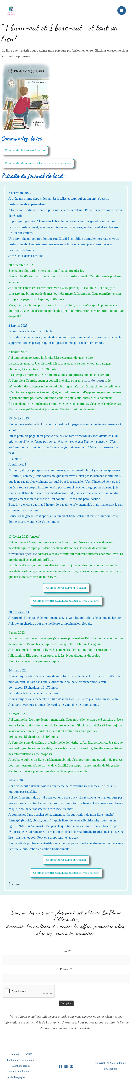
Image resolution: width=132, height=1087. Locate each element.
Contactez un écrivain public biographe (18, 1074)
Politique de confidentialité (21, 1060)
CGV (29, 1054)
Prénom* (66, 969)
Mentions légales (21, 1065)
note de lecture (95, 381)
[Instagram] (71, 1066)
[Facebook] (60, 1066)
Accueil (15, 1054)
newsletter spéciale (22, 554)
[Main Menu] (121, 10)
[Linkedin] (66, 1066)
